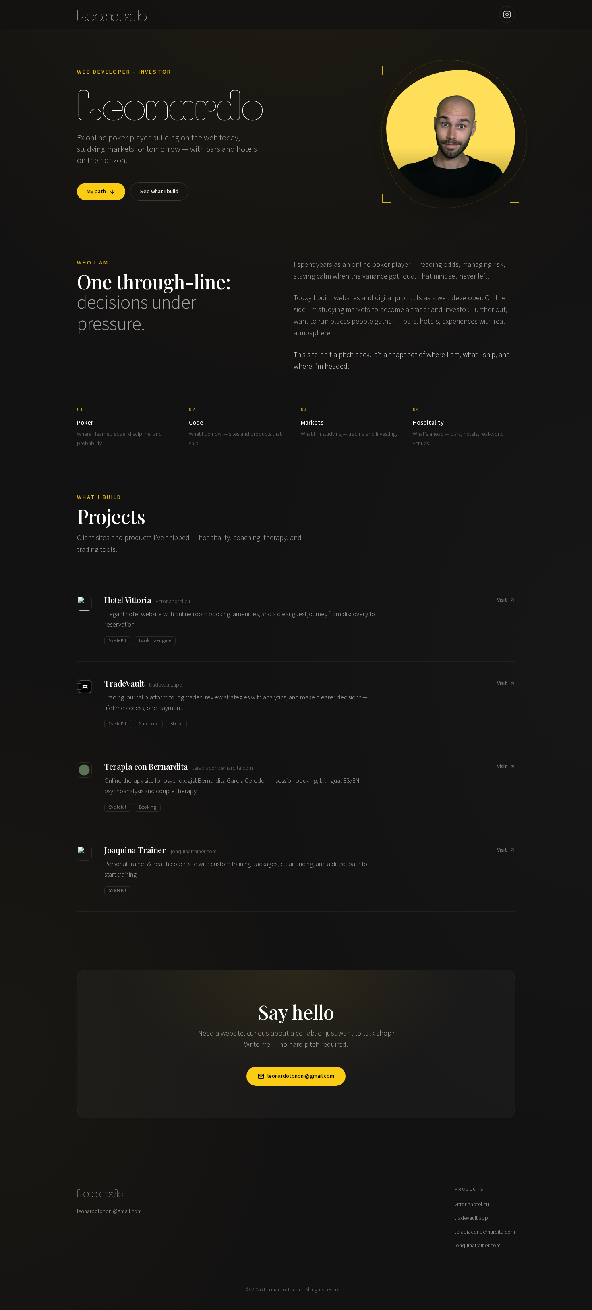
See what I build (159, 192)
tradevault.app (471, 1218)
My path (96, 192)
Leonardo (112, 14)
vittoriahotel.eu (472, 1205)
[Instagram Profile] (507, 14)
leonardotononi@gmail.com (300, 1076)
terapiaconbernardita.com (485, 1232)
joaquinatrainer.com (478, 1246)
